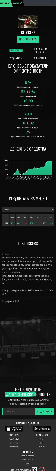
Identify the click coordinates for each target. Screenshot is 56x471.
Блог (42, 439)
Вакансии (42, 447)
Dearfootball (14, 439)
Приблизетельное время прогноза (28, 105)
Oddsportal (14, 447)
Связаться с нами (28, 459)
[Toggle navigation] (52, 2)
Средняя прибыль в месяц (28, 127)
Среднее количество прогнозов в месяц (28, 136)
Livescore (14, 443)
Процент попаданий (28, 96)
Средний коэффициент (28, 118)
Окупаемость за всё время (28, 87)
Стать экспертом (28, 456)
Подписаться (28, 39)
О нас (42, 443)
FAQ (28, 463)
